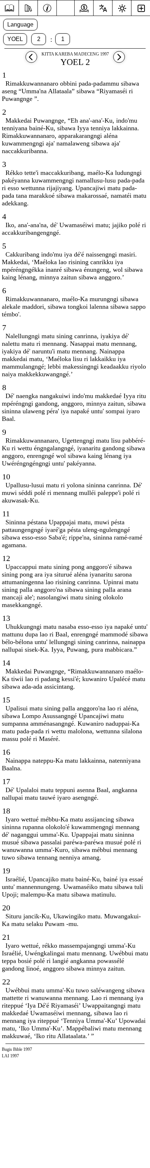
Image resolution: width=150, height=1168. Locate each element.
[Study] (28, 7)
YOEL (15, 39)
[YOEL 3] (119, 60)
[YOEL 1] (31, 60)
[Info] (47, 7)
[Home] (9, 8)
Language (20, 24)
